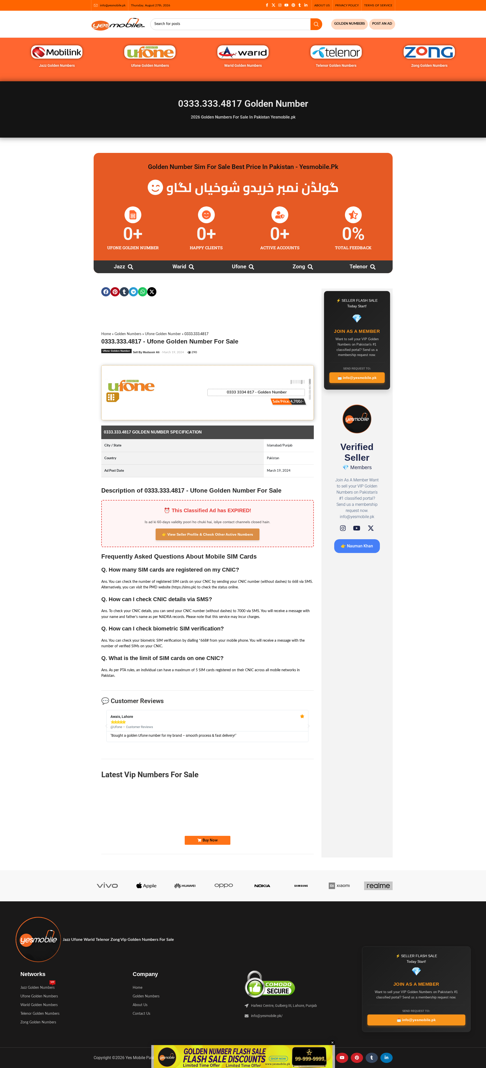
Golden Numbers (128, 334)
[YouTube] (356, 528)
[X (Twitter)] (371, 528)
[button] (105, 291)
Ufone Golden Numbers (150, 65)
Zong (299, 266)
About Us (140, 1005)
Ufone (239, 266)
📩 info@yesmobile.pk (357, 378)
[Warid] (191, 267)
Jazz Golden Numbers (57, 65)
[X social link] (273, 5)
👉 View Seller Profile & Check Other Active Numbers (207, 534)
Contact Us (141, 1014)
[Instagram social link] (280, 5)
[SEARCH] (316, 24)
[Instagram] (343, 528)
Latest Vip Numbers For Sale (149, 774)
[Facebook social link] (267, 5)
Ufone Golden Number (163, 334)
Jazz (119, 266)
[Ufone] (251, 267)
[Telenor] (373, 267)
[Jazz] (130, 267)
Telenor (359, 266)
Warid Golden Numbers (243, 65)
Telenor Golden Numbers (336, 65)
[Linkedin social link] (306, 5)
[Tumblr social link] (300, 5)
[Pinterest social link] (293, 5)
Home (106, 334)
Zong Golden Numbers (429, 65)
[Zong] (310, 267)
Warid (179, 266)
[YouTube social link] (286, 5)
